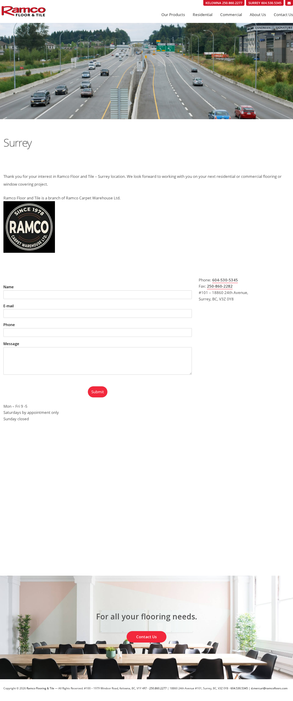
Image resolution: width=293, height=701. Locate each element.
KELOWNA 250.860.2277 (224, 3)
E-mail (8, 306)
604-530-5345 (225, 280)
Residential (202, 14)
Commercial (231, 14)
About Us (258, 14)
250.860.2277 (158, 688)
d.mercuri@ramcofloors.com (269, 688)
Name (8, 287)
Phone (9, 324)
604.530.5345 (239, 688)
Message (11, 343)
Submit (97, 391)
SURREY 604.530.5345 (264, 3)
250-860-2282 (220, 286)
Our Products (173, 14)
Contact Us (283, 14)
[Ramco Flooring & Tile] (36, 11)
